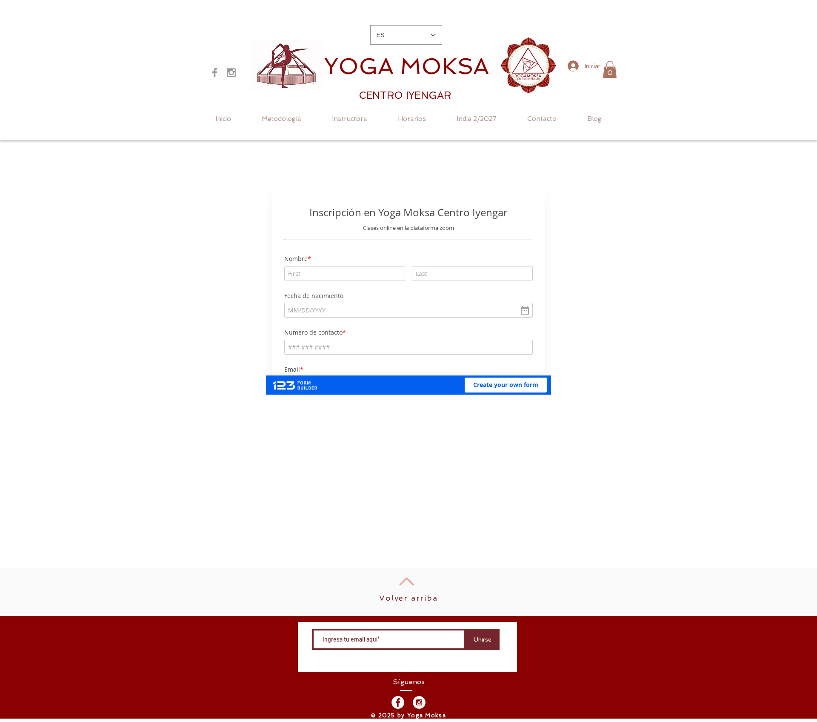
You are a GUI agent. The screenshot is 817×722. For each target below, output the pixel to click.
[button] (610, 69)
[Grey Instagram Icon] (231, 72)
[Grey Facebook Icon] (215, 72)
